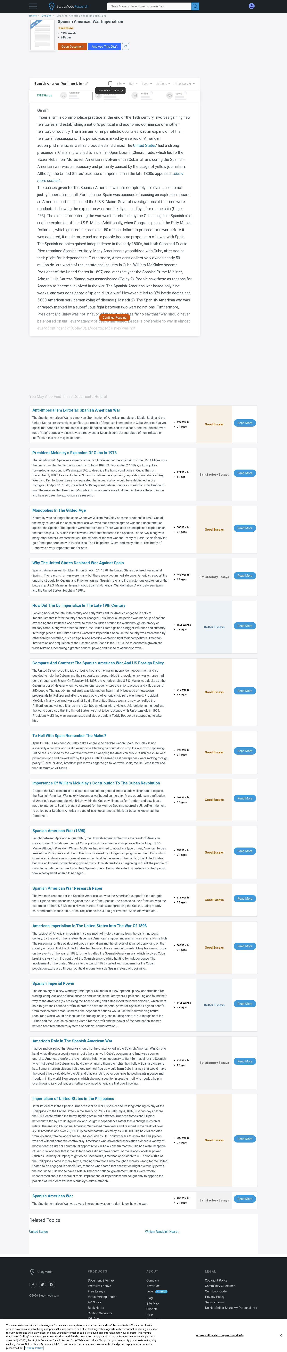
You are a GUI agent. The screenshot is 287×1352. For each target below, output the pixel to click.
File (119, 83)
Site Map (152, 1303)
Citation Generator (100, 1313)
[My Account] (253, 6)
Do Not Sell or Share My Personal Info (219, 1335)
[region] (143, 1335)
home (33, 15)
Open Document (72, 46)
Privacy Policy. (34, 1348)
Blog (149, 1298)
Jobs (149, 1291)
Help (149, 1314)
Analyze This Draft (104, 46)
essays (47, 15)
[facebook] (34, 1287)
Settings (161, 83)
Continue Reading (115, 317)
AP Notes (94, 1302)
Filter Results (183, 83)
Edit (131, 83)
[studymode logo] (75, 6)
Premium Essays (99, 1286)
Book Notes (96, 1308)
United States (144, 145)
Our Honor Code (216, 1291)
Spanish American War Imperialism (90, 21)
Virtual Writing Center (102, 1297)
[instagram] (52, 1287)
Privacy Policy (215, 1297)
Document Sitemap (101, 1280)
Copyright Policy (216, 1280)
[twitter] (43, 1287)
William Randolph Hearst (161, 1231)
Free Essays (96, 1291)
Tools (145, 83)
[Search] (195, 6)
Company (152, 1280)
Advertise (153, 1286)
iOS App (93, 1319)
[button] (33, 7)
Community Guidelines (220, 1286)
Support (151, 1309)
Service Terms (215, 1302)
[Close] (280, 1335)
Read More (244, 423)
